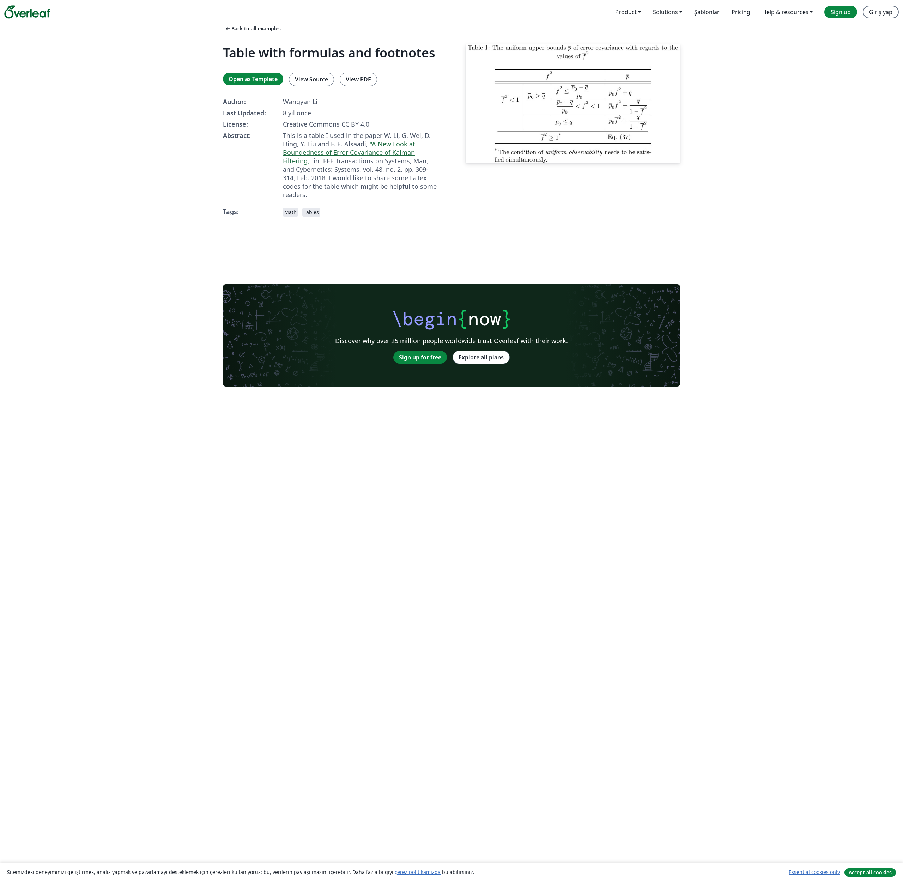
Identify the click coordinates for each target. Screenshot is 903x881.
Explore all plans (481, 357)
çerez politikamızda (418, 872)
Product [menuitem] (626, 12)
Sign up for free (420, 357)
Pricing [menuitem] (741, 12)
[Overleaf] (27, 12)
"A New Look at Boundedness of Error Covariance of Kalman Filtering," (349, 152)
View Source (311, 79)
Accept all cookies (870, 872)
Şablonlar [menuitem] (707, 12)
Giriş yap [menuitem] (880, 12)
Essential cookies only (814, 872)
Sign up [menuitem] (841, 12)
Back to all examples (252, 28)
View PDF (358, 79)
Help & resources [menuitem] (785, 12)
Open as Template (253, 79)
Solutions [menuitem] (665, 12)
